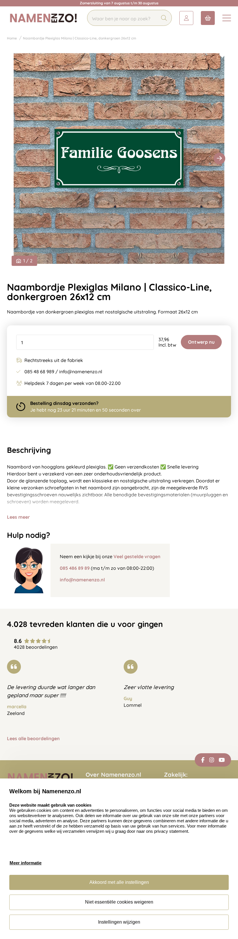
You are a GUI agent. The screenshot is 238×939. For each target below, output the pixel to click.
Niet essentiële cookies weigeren (119, 902)
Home (12, 38)
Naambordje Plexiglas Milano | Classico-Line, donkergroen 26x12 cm (79, 38)
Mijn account (186, 18)
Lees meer (18, 517)
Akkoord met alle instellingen (119, 882)
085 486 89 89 (75, 568)
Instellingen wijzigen (119, 922)
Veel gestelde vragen (137, 556)
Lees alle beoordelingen (33, 738)
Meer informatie (26, 862)
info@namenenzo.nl (82, 580)
